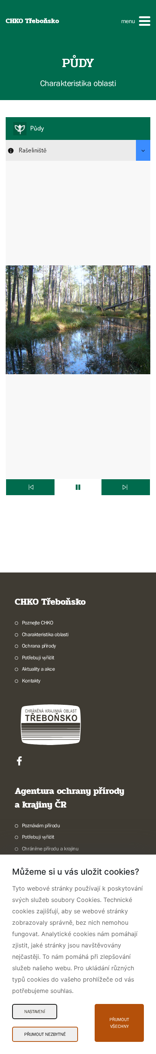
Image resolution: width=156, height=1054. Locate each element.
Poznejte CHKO (37, 623)
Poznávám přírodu (41, 825)
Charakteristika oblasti (45, 634)
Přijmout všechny (119, 1023)
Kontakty (31, 681)
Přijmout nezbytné (45, 1034)
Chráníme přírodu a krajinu (50, 848)
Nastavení (34, 1011)
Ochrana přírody (39, 646)
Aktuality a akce (38, 669)
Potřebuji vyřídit (38, 657)
